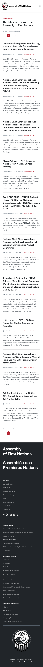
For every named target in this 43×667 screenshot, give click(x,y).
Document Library (8, 495)
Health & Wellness (8, 567)
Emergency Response (9, 618)
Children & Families (9, 574)
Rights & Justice (8, 525)
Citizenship (6, 551)
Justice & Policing (8, 536)
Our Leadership (8, 484)
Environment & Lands (10, 580)
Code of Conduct (8, 502)
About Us (6, 480)
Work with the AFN (9, 491)
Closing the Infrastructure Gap (12, 622)
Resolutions (6, 488)
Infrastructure (7, 611)
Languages (6, 563)
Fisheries (5, 607)
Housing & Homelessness (11, 571)
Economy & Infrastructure (11, 603)
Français (36, 6)
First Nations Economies (10, 614)
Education (6, 560)
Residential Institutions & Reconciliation (15, 529)
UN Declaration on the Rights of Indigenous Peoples (19, 547)
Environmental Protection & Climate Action (16, 587)
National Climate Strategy (11, 594)
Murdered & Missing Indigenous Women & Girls (18, 532)
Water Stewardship (9, 591)
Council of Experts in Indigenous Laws (15, 598)
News (4, 499)
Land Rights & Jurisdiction (11, 583)
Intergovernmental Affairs (11, 543)
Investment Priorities (9, 540)
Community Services (9, 556)
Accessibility (6, 506)
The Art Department (25, 662)
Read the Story (28, 54)
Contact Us (6, 509)
